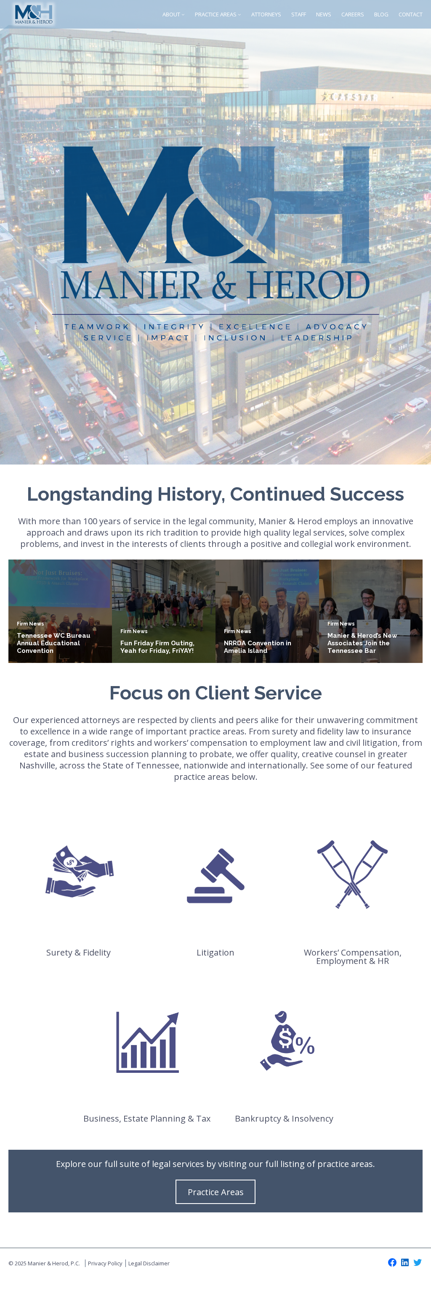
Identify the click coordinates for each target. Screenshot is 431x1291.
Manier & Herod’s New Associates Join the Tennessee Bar (362, 643)
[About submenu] (183, 14)
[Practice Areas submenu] (239, 14)
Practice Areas (216, 1192)
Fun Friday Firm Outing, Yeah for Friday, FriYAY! (157, 647)
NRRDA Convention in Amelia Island (257, 647)
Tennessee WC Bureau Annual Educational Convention (53, 643)
